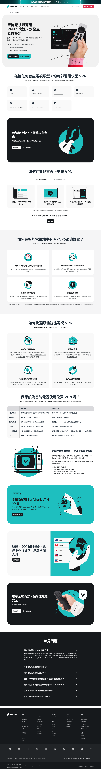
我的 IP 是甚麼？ (84, 719)
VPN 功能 (39, 719)
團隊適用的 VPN (45, 6)
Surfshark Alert (25, 721)
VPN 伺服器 (39, 724)
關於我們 (53, 724)
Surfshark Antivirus (26, 724)
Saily (23, 740)
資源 (36, 6)
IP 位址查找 (83, 721)
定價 (27, 6)
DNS (82, 717)
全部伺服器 (16, 560)
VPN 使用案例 (40, 721)
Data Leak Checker (85, 728)
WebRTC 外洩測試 (85, 726)
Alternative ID (25, 719)
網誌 (52, 731)
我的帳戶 (78, 6)
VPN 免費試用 (40, 733)
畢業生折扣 (68, 724)
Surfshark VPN (25, 717)
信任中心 (53, 728)
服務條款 (92, 766)
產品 (21, 6)
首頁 (8, 12)
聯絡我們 (53, 735)
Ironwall (23, 738)
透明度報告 (54, 733)
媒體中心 (53, 726)
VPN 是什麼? (39, 717)
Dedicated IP (40, 726)
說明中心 (83, 735)
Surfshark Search (26, 726)
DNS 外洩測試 (84, 724)
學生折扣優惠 (69, 721)
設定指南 (83, 738)
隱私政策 (86, 766)
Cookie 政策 (80, 766)
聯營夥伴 (68, 717)
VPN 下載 (39, 731)
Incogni (23, 735)
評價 (38, 728)
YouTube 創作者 (69, 719)
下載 (32, 6)
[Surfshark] (12, 6)
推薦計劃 (68, 726)
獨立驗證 (74, 413)
